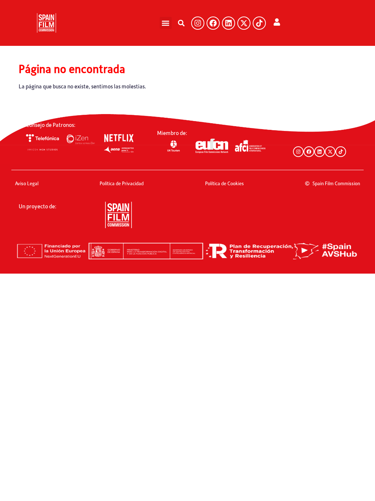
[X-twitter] (243, 23)
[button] (166, 23)
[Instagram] (197, 23)
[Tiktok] (259, 23)
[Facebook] (213, 23)
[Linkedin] (228, 23)
